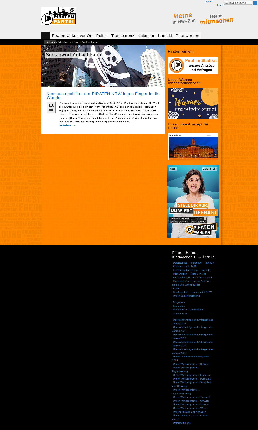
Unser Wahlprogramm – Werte (190, 408)
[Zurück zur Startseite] (58, 16)
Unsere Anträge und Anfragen (189, 411)
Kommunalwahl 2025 (184, 266)
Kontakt (165, 35)
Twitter (212, 1)
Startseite (45, 35)
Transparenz (122, 35)
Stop (172, 168)
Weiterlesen (67, 125)
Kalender (146, 35)
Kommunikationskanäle (186, 270)
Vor (214, 168)
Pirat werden (187, 35)
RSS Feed (220, 3)
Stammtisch (179, 306)
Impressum (196, 262)
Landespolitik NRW (201, 292)
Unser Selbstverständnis (186, 295)
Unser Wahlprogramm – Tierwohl (191, 397)
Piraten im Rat (198, 273)
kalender (210, 262)
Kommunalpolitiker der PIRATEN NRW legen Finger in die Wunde (103, 95)
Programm (179, 302)
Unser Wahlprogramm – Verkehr (191, 404)
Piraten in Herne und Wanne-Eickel (192, 277)
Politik (102, 35)
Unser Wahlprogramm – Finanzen (192, 375)
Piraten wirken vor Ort (72, 35)
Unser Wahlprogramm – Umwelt (191, 400)
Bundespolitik (180, 292)
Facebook (208, 1)
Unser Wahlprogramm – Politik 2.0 (192, 378)
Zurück (207, 168)
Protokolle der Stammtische (188, 309)
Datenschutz (180, 262)
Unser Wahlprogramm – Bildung (191, 364)
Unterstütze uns (182, 422)
